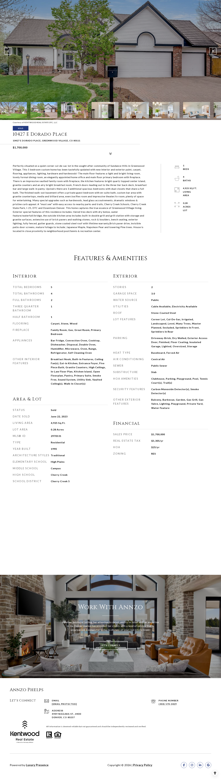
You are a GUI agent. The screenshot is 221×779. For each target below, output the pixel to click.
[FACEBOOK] (184, 765)
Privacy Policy (142, 765)
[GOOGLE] (208, 765)
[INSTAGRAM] (192, 765)
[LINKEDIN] (200, 765)
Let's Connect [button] (110, 645)
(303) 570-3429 (168, 704)
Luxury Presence (37, 765)
